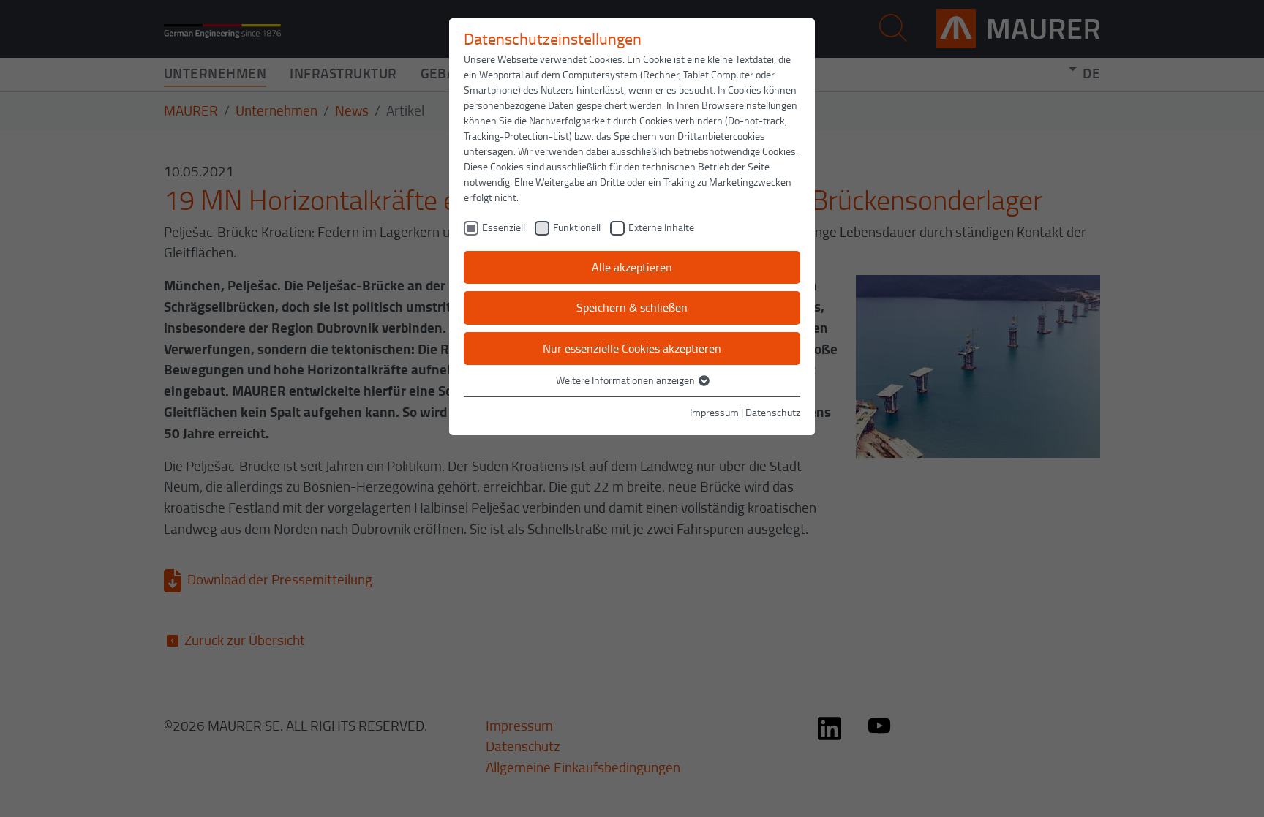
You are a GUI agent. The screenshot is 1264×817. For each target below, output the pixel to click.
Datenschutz (772, 412)
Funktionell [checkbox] (577, 227)
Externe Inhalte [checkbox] (661, 227)
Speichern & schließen (632, 307)
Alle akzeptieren (632, 267)
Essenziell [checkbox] (503, 227)
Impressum (714, 412)
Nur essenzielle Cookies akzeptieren (632, 348)
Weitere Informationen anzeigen (626, 380)
